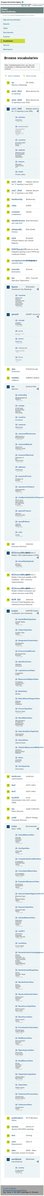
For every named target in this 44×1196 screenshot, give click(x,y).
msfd (14, 818)
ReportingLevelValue (22, 1050)
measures (22, 425)
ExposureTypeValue (22, 907)
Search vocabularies (14, 76)
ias (13, 386)
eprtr (14, 238)
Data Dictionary (20, 15)
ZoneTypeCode (22, 766)
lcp (13, 809)
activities (21, 117)
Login (25, 5)
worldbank (16, 1159)
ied (13, 544)
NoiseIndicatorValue (22, 982)
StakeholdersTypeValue (22, 1074)
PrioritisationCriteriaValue (22, 1027)
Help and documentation (11, 20)
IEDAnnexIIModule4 (18, 588)
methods (21, 150)
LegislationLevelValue (22, 670)
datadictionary (18, 221)
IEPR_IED (16, 600)
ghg (13, 369)
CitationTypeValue (22, 630)
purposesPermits (22, 476)
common (16, 212)
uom (14, 1142)
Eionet (12, 15)
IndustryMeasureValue (22, 918)
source (20, 339)
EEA (13, 2)
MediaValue (22, 691)
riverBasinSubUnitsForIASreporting (22, 497)
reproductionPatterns (22, 487)
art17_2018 (17, 191)
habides (15, 378)
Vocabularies (8, 41)
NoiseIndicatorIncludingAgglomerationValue (22, 952)
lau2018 (15, 798)
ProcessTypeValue (22, 709)
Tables (5, 28)
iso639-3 (21, 931)
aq (13, 82)
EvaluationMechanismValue (22, 881)
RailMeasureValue (22, 1038)
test (13, 1135)
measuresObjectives (22, 455)
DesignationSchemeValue (22, 640)
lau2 (14, 791)
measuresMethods (22, 444)
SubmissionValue (22, 1105)
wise (14, 1150)
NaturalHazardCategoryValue (22, 698)
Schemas (6, 37)
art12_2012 (17, 91)
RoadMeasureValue (22, 1061)
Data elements (8, 32)
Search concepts (31, 76)
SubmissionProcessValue (22, 1094)
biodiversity (17, 199)
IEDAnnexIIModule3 (18, 575)
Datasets (6, 24)
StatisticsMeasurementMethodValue (22, 747)
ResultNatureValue (22, 718)
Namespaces (7, 49)
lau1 (14, 785)
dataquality (17, 229)
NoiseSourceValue (22, 1017)
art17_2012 (17, 182)
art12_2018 (17, 100)
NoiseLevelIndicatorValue (22, 994)
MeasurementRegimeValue (22, 679)
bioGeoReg (22, 395)
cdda (14, 206)
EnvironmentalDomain (22, 651)
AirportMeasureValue (22, 835)
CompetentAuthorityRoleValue (22, 859)
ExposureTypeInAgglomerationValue (22, 894)
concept (21, 320)
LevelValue (22, 943)
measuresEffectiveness (22, 434)
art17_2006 (17, 109)
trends (20, 172)
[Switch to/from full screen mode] (29, 5)
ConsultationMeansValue (22, 871)
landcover (16, 776)
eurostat (15, 269)
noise (14, 826)
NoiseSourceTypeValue (22, 1006)
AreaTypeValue (22, 848)
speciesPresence (22, 511)
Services (6, 45)
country (21, 1168)
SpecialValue (22, 740)
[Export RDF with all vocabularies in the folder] (38, 111)
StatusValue (22, 1085)
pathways (21, 467)
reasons (21, 162)
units (20, 532)
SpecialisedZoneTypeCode (22, 731)
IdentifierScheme (22, 662)
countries (21, 140)
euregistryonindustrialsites (18, 261)
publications (17, 1118)
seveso (15, 1127)
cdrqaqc (21, 406)
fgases (15, 287)
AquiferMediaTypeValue (22, 619)
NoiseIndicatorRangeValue (22, 970)
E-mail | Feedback (9, 1188)
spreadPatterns (22, 522)
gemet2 (15, 314)
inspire (15, 611)
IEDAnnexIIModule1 (18, 553)
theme (20, 758)
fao (13, 278)
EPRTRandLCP (18, 249)
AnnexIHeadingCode (22, 561)
